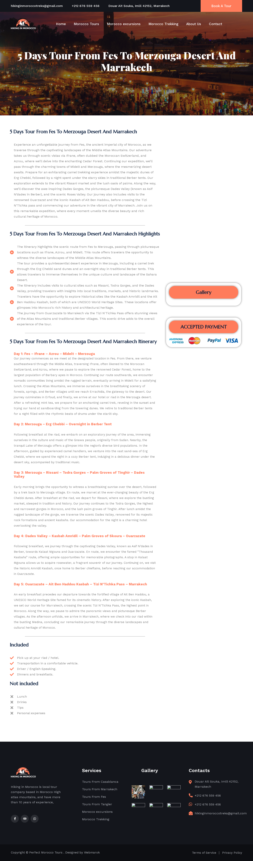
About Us (193, 24)
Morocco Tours (86, 24)
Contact (215, 24)
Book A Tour (221, 6)
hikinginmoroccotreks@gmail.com (37, 6)
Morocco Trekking (163, 24)
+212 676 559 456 (85, 6)
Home (61, 24)
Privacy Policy (232, 852)
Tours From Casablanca (100, 782)
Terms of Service (204, 852)
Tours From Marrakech (99, 789)
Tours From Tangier (97, 804)
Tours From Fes (94, 797)
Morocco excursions (124, 24)
